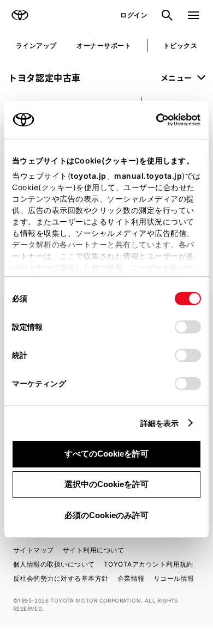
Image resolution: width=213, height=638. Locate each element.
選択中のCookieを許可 (106, 484)
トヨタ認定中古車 (44, 77)
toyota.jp (88, 175)
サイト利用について (93, 550)
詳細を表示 (159, 423)
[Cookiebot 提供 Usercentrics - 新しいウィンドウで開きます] (152, 119)
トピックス (180, 45)
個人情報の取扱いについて (54, 564)
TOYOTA (20, 15)
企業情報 (131, 578)
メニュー (176, 77)
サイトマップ (33, 550)
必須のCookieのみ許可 (106, 515)
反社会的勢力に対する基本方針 (61, 578)
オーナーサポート (103, 45)
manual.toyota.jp (148, 175)
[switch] (188, 326)
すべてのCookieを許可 (106, 453)
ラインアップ (36, 45)
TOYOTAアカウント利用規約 (148, 564)
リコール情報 (173, 578)
